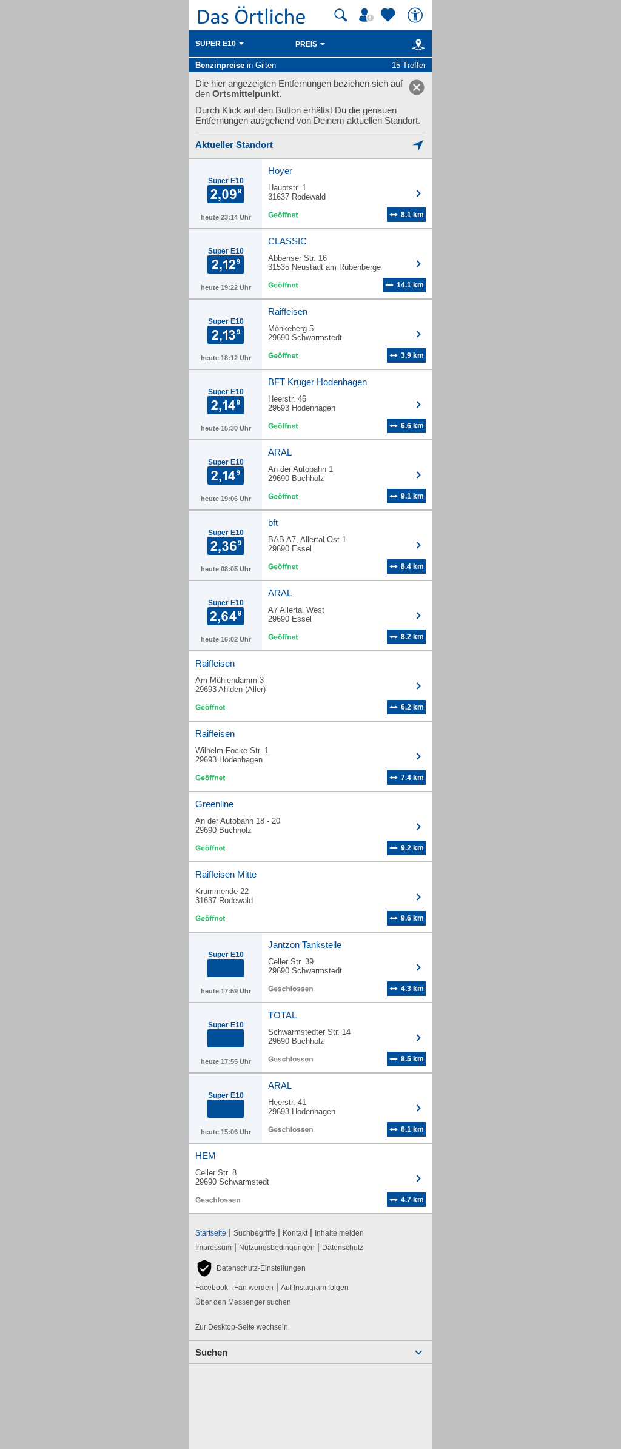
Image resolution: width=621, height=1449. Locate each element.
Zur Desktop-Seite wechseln (241, 1327)
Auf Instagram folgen (315, 1287)
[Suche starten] (341, 15)
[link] (416, 87)
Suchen (211, 1352)
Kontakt (295, 1233)
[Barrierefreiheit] (417, 15)
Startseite (210, 1233)
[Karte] (416, 44)
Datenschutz (342, 1247)
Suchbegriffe (254, 1233)
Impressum (213, 1247)
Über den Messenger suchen (243, 1302)
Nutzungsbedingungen (277, 1247)
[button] (250, 1268)
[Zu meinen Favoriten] (389, 15)
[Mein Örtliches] (368, 15)
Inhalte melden (339, 1233)
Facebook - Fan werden (234, 1287)
